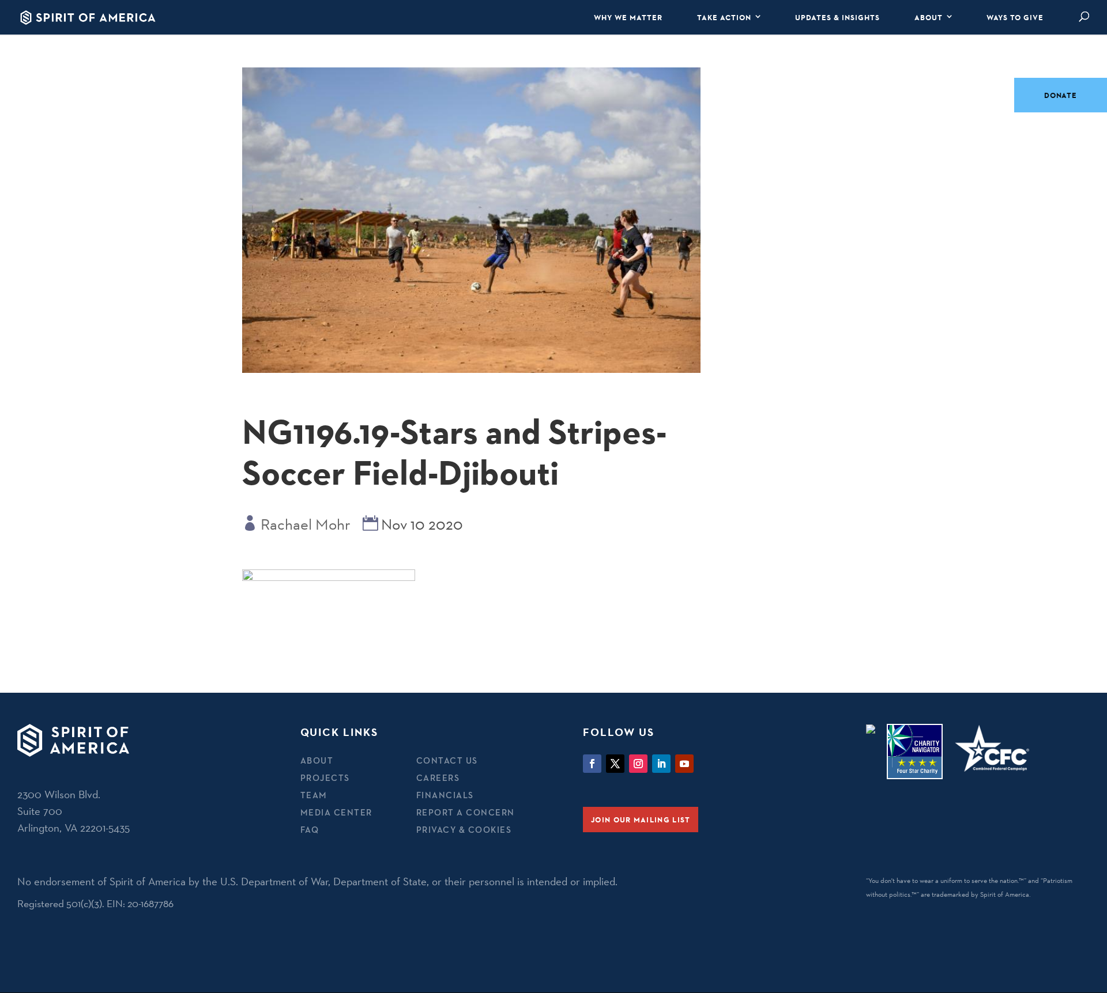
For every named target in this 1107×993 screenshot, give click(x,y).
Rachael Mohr (306, 524)
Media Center (336, 812)
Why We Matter (628, 17)
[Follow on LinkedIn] (661, 763)
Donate (1060, 95)
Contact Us (447, 760)
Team (313, 795)
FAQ (309, 830)
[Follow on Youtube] (684, 763)
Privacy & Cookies (464, 830)
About (928, 17)
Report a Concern (465, 812)
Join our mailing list (640, 819)
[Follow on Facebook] (592, 763)
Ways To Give (1015, 17)
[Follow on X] (615, 763)
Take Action (724, 17)
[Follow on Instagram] (638, 763)
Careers (438, 778)
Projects (325, 778)
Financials (445, 795)
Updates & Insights (837, 17)
